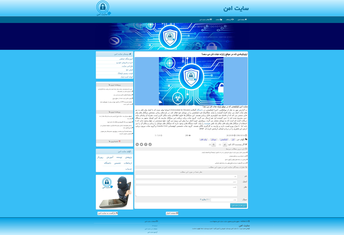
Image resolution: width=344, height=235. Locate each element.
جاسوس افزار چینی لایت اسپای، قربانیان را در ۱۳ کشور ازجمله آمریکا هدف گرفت (224, 152)
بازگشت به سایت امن (107, 213)
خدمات (218, 19)
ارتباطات (228, 19)
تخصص (117, 163)
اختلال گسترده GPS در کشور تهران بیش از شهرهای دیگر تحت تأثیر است (116, 103)
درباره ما (154, 225)
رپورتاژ (100, 157)
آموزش (110, 157)
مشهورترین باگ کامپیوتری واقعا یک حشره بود (119, 122)
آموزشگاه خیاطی (126, 59)
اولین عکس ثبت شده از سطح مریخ (122, 98)
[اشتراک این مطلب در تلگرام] (150, 144)
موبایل (213, 140)
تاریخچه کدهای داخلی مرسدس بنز (123, 95)
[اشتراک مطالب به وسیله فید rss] (137, 144)
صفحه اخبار (171, 213)
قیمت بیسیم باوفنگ (125, 73)
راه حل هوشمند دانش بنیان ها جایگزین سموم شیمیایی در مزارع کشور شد (116, 126)
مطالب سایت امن (205, 19)
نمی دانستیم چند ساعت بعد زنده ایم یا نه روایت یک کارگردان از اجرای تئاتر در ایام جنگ (115, 90)
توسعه (119, 157)
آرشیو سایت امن (152, 232)
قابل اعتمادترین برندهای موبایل (237, 156)
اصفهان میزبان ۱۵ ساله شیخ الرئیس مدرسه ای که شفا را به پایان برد (116, 117)
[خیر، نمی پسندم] (214, 145)
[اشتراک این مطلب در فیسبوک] (146, 144)
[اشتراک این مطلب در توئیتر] (141, 144)
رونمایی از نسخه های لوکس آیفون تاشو (235, 159)
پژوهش (128, 157)
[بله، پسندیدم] (225, 145)
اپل (233, 140)
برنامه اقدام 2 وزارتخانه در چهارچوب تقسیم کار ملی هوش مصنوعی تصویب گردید (116, 132)
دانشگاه (200, 110)
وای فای (203, 140)
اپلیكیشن (224, 140)
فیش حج (129, 70)
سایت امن (236, 8)
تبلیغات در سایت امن (151, 228)
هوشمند (207, 123)
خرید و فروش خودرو (125, 62)
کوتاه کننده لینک (127, 77)
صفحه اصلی (241, 19)
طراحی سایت (127, 66)
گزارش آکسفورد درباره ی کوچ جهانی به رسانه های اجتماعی (230, 163)
